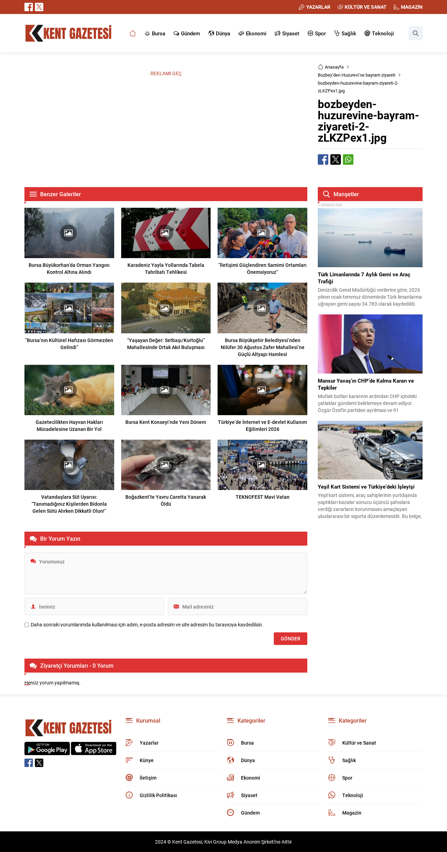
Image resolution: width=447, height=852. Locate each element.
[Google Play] (47, 751)
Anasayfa (334, 67)
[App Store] (93, 751)
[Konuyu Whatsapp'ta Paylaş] (348, 159)
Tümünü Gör (330, 204)
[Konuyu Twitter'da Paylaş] (335, 159)
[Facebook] (28, 7)
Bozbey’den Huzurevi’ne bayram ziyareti (356, 75)
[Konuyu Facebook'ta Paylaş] (323, 159)
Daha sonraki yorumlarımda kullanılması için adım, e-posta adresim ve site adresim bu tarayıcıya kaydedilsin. (147, 624)
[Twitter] (39, 7)
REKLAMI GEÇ (166, 73)
